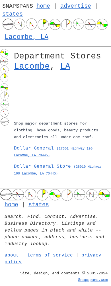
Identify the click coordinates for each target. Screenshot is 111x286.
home (43, 6)
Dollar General (53, 151)
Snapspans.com (93, 279)
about (12, 255)
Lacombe (32, 66)
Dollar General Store (58, 170)
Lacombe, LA (26, 37)
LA (65, 66)
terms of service (50, 255)
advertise (75, 6)
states (12, 14)
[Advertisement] (60, 97)
